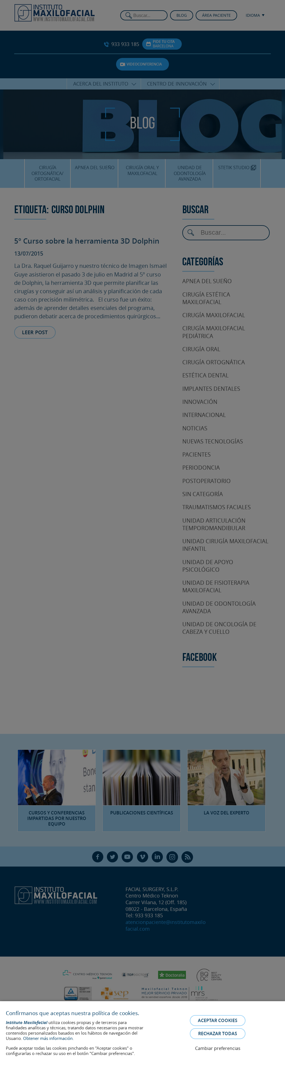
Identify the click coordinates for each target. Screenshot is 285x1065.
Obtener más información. (48, 1038)
